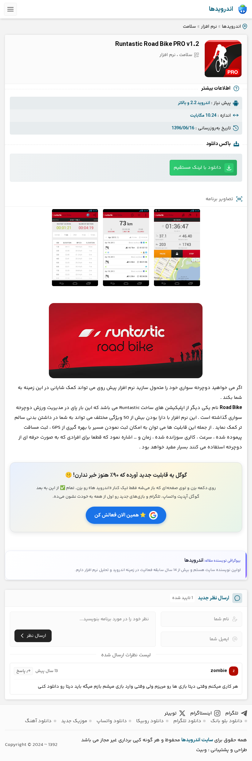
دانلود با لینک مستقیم (197, 168)
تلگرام (231, 713)
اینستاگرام (201, 713)
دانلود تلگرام (187, 721)
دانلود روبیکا (150, 721)
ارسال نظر (36, 635)
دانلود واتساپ (111, 721)
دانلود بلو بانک (226, 721)
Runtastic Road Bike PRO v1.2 (157, 44)
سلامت (189, 26)
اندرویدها (221, 9)
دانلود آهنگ (38, 721)
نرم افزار (209, 26)
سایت (207, 740)
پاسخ (21, 671)
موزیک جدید (74, 721)
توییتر (170, 713)
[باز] (10, 9)
